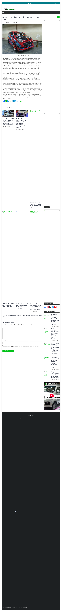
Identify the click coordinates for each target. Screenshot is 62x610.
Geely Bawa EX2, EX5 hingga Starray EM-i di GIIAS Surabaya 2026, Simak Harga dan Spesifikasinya (34, 3)
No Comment (14, 22)
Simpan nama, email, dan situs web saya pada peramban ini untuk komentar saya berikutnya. (20, 347)
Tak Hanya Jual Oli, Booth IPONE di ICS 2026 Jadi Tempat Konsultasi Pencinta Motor (55, 362)
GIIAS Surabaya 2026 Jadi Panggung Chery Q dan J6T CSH (8, 306)
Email (18, 340)
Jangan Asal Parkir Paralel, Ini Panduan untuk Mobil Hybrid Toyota (35, 205)
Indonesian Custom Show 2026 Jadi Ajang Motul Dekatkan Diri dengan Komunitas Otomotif (55, 319)
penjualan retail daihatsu (23, 104)
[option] (23, 3)
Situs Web (32, 340)
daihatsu (15, 104)
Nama (4, 340)
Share (20, 101)
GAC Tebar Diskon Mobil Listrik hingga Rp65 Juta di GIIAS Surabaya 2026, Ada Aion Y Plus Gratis (35, 306)
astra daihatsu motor (8, 104)
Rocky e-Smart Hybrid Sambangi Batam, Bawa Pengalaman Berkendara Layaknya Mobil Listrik (21, 123)
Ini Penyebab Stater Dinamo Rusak (32, 315)
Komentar (5, 327)
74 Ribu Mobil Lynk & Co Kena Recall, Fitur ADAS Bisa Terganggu (22, 306)
